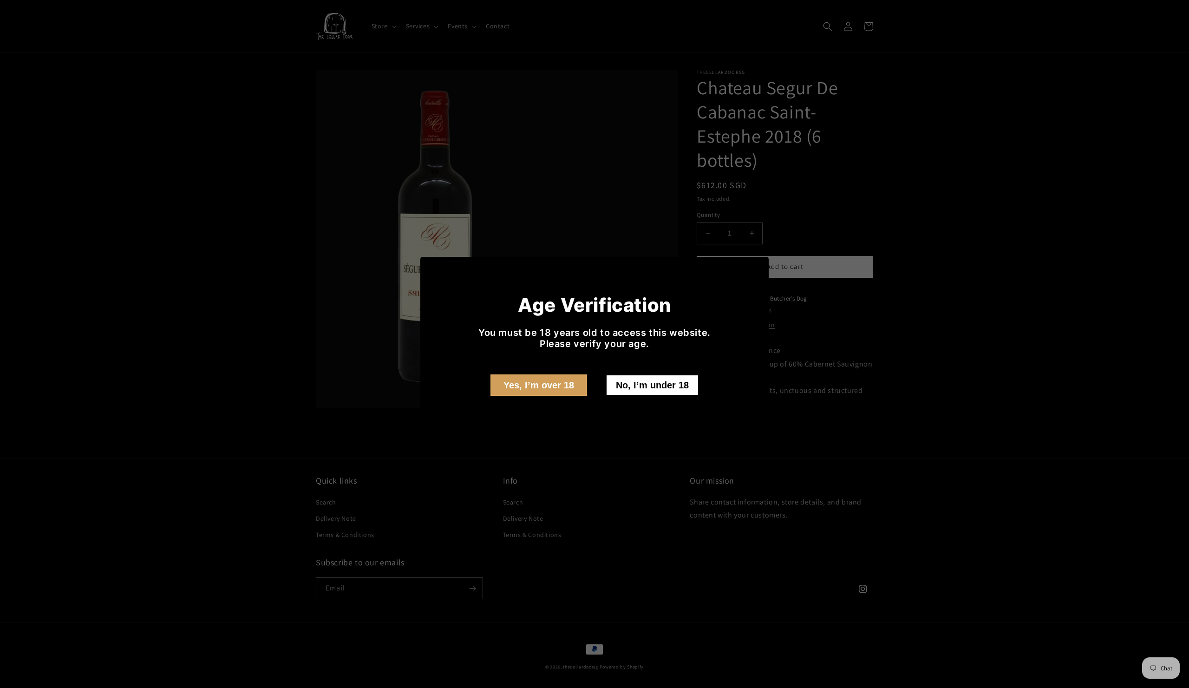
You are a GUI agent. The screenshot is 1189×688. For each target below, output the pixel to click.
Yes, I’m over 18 (538, 385)
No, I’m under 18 (652, 385)
